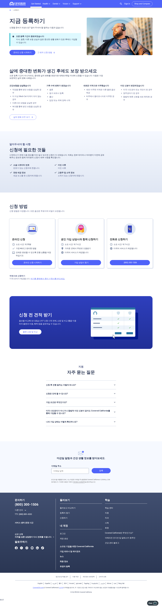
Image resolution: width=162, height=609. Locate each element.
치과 (107, 518)
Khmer (109, 583)
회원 (107, 528)
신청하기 (63, 518)
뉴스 (62, 556)
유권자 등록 (65, 566)
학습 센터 (109, 508)
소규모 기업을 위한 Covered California (77, 546)
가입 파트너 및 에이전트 (70, 551)
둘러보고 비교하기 (68, 508)
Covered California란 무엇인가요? (119, 533)
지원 (107, 513)
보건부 (61, 587)
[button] (47, 4)
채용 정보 (64, 561)
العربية (54, 583)
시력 (107, 523)
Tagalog (86, 583)
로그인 (63, 533)
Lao (115, 583)
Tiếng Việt (121, 583)
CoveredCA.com (38, 587)
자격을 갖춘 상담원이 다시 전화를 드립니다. (34, 537)
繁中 (60, 583)
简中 (65, 583)
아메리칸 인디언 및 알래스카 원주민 (120, 538)
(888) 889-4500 (25, 514)
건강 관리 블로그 (112, 543)
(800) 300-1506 (26, 504)
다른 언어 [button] (21, 510)
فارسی (102, 583)
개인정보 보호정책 (79, 482)
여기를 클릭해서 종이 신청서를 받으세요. (47, 279)
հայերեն (95, 583)
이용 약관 (75, 577)
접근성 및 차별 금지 (62, 577)
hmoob (71, 583)
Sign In (127, 4)
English (40, 583)
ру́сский (79, 583)
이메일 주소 (56, 466)
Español (47, 583)
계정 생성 (64, 538)
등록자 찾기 (65, 513)
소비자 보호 (102, 577)
